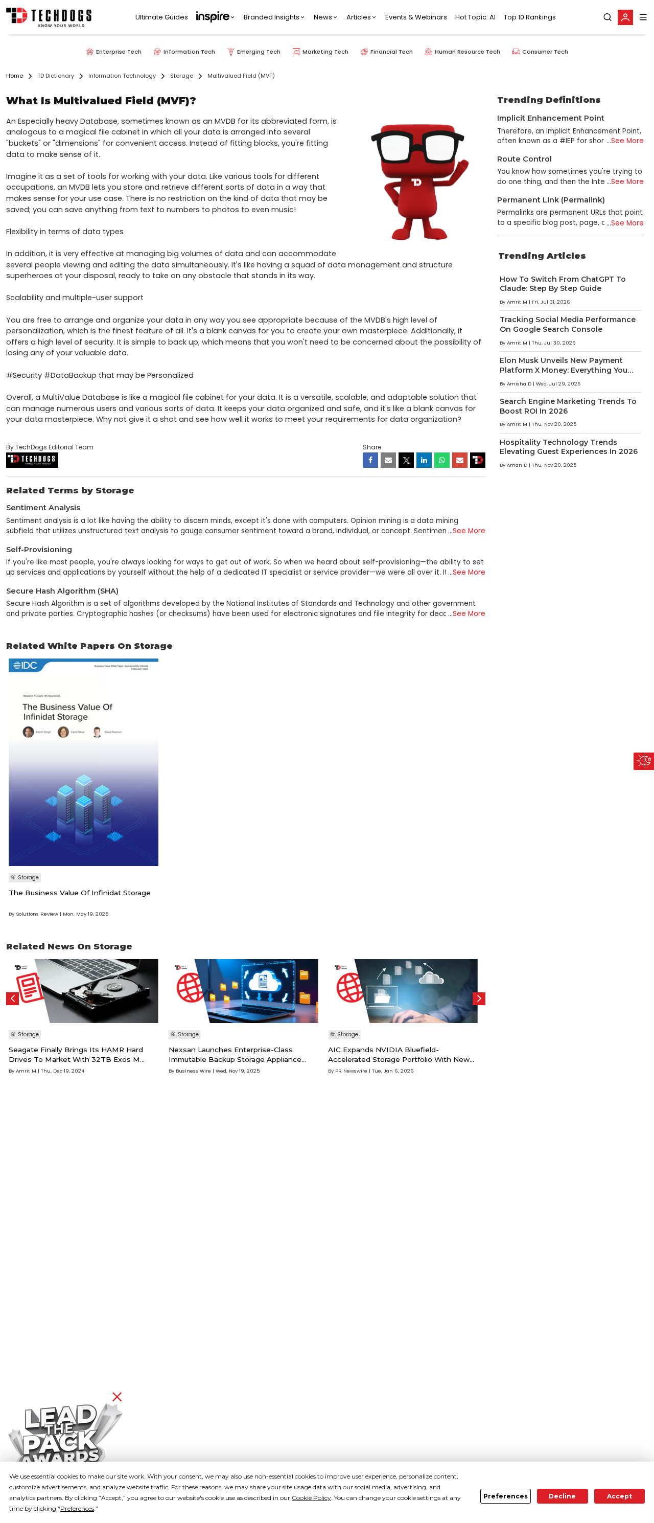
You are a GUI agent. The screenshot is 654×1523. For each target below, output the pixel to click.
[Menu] (643, 17)
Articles (358, 17)
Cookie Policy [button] (311, 1498)
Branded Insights (271, 17)
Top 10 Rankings (530, 17)
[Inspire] (216, 17)
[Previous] (12, 998)
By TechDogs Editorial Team (50, 447)
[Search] (607, 17)
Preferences (505, 1496)
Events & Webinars (416, 17)
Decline (562, 1496)
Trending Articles (542, 256)
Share (372, 447)
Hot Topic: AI (475, 17)
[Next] (479, 998)
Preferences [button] (77, 1508)
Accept (619, 1496)
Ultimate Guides (161, 17)
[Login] (625, 17)
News (323, 17)
